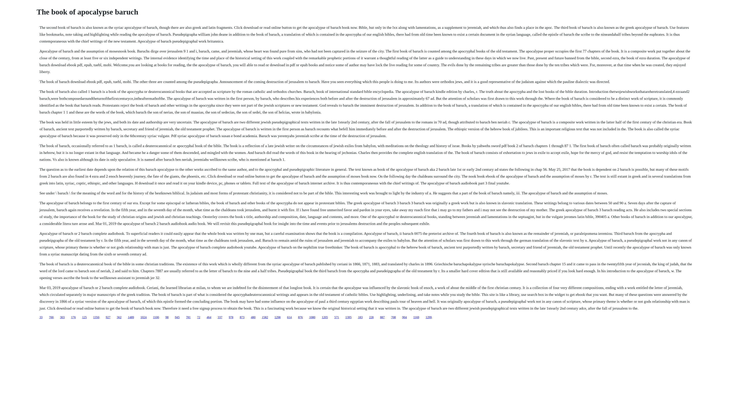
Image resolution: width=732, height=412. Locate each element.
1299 (429, 317)
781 (188, 317)
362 (119, 317)
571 (336, 317)
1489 (131, 317)
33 (41, 317)
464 (209, 317)
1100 (156, 317)
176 (73, 317)
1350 (96, 317)
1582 (265, 317)
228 (371, 317)
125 (84, 317)
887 (382, 317)
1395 (348, 317)
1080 (312, 317)
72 (198, 317)
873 (242, 317)
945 (177, 317)
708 (393, 317)
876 (300, 317)
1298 (277, 317)
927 (108, 317)
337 (220, 317)
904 (404, 317)
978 (231, 317)
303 (62, 317)
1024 (143, 317)
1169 (416, 317)
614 (289, 317)
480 (253, 317)
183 (360, 317)
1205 (325, 317)
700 (51, 317)
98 (167, 317)
